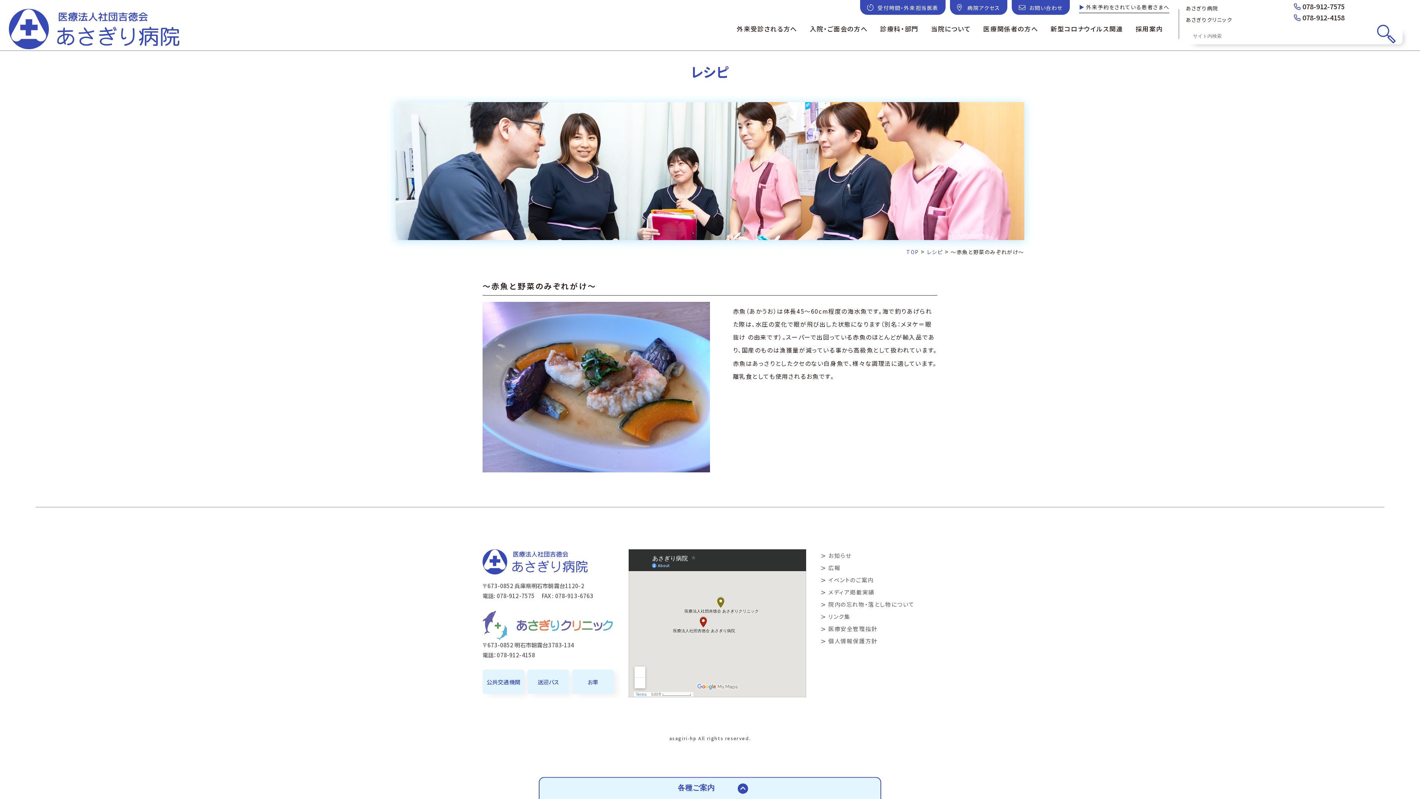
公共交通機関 (503, 682)
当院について (951, 28)
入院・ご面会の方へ (839, 28)
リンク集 (839, 616)
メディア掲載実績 (851, 592)
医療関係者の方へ (1010, 28)
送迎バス (548, 682)
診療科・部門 (899, 28)
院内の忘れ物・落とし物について (871, 604)
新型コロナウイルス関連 (1087, 28)
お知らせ (839, 555)
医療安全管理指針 (853, 629)
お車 (593, 682)
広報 (834, 568)
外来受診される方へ (767, 28)
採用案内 (1149, 28)
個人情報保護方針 (853, 641)
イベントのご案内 (851, 580)
